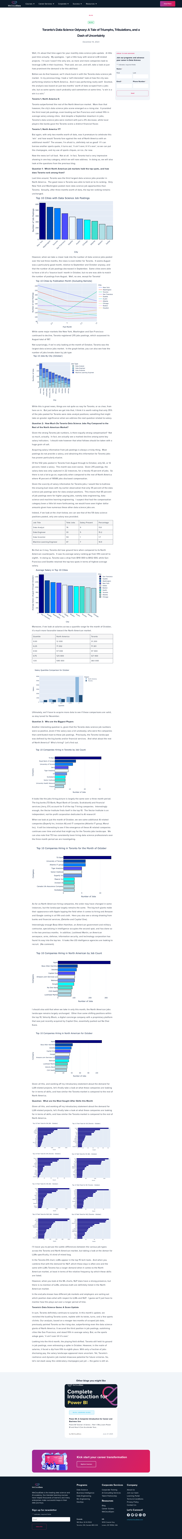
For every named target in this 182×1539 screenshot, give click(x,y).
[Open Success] (81, 4)
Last (134, 73)
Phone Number (139, 81)
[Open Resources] (96, 4)
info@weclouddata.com (135, 1520)
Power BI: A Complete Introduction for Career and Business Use (90, 1420)
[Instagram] (140, 1514)
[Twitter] (132, 1514)
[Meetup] (144, 1514)
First (118, 73)
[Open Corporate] (68, 4)
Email (119, 81)
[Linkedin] (136, 1514)
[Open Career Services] (53, 4)
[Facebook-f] (128, 1514)
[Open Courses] (34, 4)
